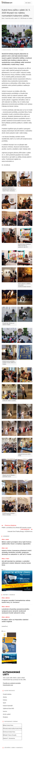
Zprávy (5, 697)
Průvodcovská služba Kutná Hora (12, 728)
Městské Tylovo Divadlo (9, 735)
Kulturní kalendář (7, 705)
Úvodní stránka (7, 694)
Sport (4, 702)
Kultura (21, 49)
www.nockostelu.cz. (8, 161)
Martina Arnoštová (7, 49)
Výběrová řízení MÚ (8, 708)
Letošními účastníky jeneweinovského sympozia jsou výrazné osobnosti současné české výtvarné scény (15, 611)
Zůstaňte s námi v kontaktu (13, 747)
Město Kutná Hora (8, 725)
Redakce (5, 717)
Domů (3, 18)
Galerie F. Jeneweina (9, 738)
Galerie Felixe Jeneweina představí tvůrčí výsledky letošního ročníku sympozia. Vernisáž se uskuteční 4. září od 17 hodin (17, 552)
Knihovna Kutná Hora (9, 732)
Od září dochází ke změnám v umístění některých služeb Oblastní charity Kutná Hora (16, 563)
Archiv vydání (7, 714)
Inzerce (5, 711)
